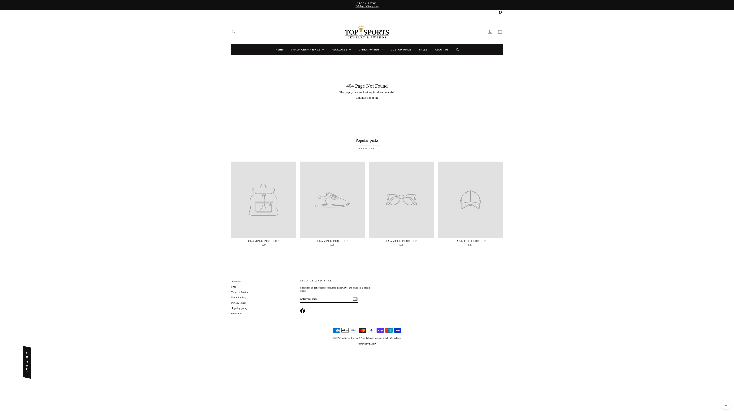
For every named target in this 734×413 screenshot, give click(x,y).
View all (367, 148)
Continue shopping (367, 97)
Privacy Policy (238, 303)
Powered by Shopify (367, 343)
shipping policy (239, 308)
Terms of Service (239, 292)
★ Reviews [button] (27, 362)
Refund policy (238, 297)
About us (236, 281)
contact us (236, 313)
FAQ (233, 287)
